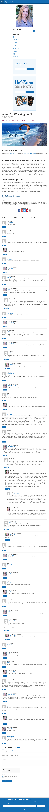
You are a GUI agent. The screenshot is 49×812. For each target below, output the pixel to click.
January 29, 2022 (12, 352)
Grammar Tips (16, 43)
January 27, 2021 (12, 522)
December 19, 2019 (15, 508)
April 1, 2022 (10, 289)
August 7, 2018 (11, 555)
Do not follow (6, 777)
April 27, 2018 (9, 600)
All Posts (14, 36)
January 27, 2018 (10, 680)
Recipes (14, 53)
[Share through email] (30, 210)
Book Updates (16, 39)
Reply (4, 227)
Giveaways (15, 42)
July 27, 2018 (9, 582)
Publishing (15, 51)
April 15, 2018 (9, 644)
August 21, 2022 (10, 241)
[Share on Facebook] (19, 210)
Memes (14, 47)
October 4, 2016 (10, 737)
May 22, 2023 (9, 231)
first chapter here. (18, 155)
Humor (14, 45)
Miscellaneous (16, 48)
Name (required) (5, 751)
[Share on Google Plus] (22, 210)
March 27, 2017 (10, 706)
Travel (14, 54)
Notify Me (30, 69)
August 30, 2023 (10, 222)
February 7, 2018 (11, 671)
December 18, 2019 (15, 493)
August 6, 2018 (10, 544)
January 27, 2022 (10, 313)
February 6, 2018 (10, 662)
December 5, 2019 (10, 431)
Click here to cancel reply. (7, 750)
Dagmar (17, 747)
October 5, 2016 (10, 728)
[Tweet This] (24, 210)
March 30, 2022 (10, 277)
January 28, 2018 (11, 694)
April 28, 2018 (10, 611)
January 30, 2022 (13, 364)
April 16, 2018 (10, 653)
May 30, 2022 (9, 259)
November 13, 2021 (11, 373)
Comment (4, 759)
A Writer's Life (16, 37)
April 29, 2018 (12, 620)
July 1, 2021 (9, 394)
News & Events (16, 50)
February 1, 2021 (13, 534)
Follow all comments (7, 774)
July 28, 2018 (9, 564)
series (29, 153)
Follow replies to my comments (10, 776)
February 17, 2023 (12, 299)
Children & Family (16, 40)
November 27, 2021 (12, 385)
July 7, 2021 (10, 405)
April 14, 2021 (9, 414)
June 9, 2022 (10, 268)
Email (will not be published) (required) (10, 755)
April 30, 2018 (13, 635)
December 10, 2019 (13, 459)
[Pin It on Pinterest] (27, 210)
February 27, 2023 (11, 250)
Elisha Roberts (10, 736)
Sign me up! (30, 91)
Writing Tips (15, 56)
